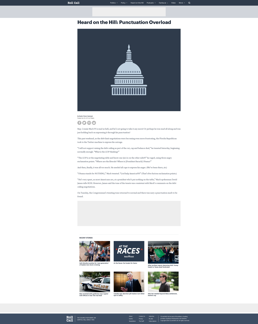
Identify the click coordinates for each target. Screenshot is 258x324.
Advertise (151, 316)
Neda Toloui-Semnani (86, 116)
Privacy (141, 319)
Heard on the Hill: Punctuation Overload (124, 22)
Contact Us (142, 316)
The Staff (141, 321)
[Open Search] (189, 3)
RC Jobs (151, 319)
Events (131, 319)
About (130, 316)
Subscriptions (152, 321)
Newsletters (132, 321)
